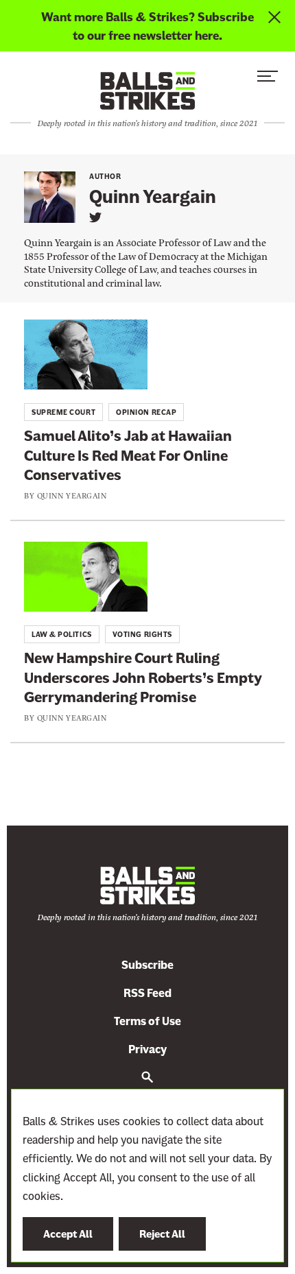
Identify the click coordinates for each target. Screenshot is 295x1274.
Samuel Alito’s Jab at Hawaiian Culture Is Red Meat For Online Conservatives (128, 455)
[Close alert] (276, 25)
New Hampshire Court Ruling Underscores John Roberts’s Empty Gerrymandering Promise (143, 677)
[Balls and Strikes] (147, 90)
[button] (267, 80)
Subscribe (147, 965)
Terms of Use (147, 1021)
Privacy (147, 1049)
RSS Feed (147, 993)
